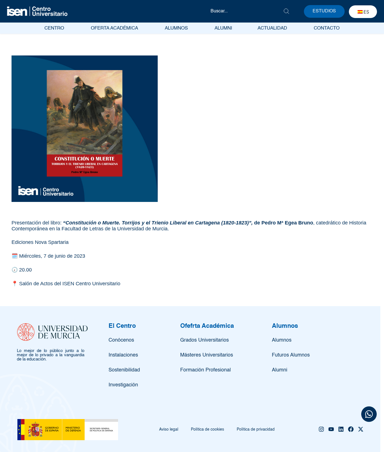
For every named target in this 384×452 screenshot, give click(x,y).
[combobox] (247, 11)
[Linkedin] (341, 429)
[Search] (286, 11)
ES (366, 12)
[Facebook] (351, 429)
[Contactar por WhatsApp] (369, 415)
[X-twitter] (360, 429)
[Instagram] (321, 429)
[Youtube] (331, 429)
